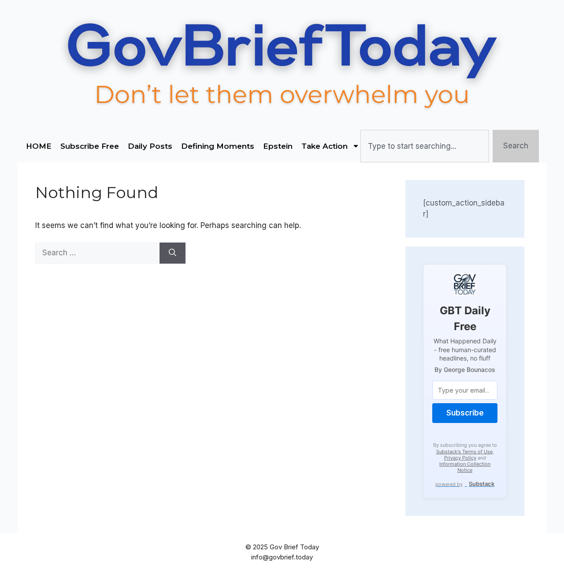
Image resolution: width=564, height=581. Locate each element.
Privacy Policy (460, 458)
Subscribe (465, 412)
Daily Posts (150, 146)
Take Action (324, 146)
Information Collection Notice (464, 467)
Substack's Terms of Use (464, 452)
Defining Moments (217, 146)
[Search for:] (97, 252)
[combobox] (424, 146)
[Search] (173, 253)
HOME (39, 146)
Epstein (278, 146)
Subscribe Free (89, 146)
